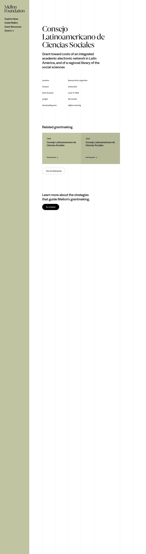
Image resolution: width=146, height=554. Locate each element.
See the (51, 157)
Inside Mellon (11, 22)
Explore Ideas (11, 18)
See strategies (51, 207)
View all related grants (54, 171)
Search (8, 30)
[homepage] (15, 9)
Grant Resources (13, 26)
